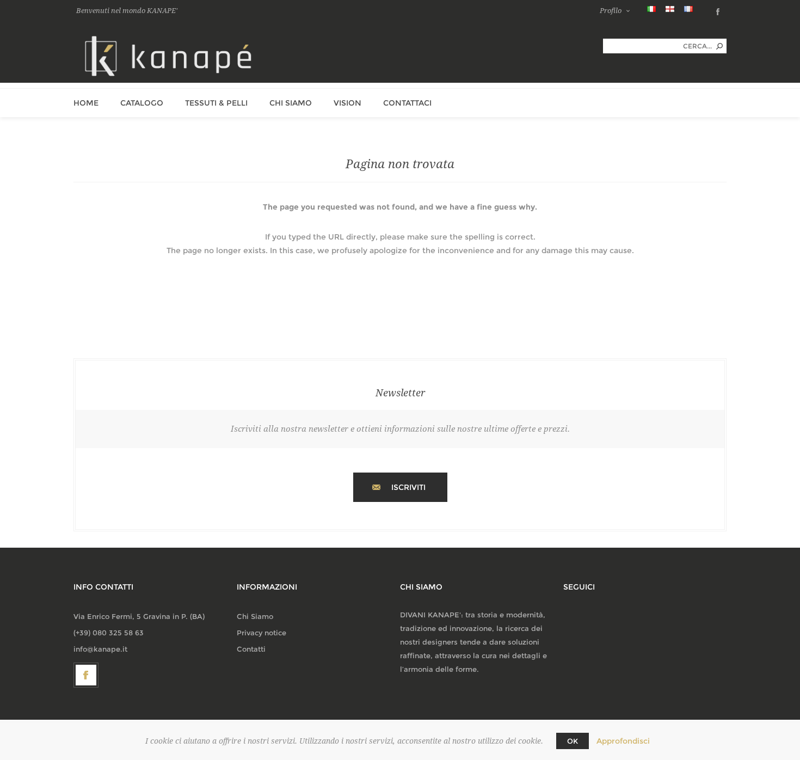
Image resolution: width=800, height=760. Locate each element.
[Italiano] (651, 8)
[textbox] (657, 46)
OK (572, 741)
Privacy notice (261, 632)
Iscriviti (408, 487)
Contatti (251, 649)
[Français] (688, 8)
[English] (670, 8)
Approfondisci (623, 741)
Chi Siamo (255, 616)
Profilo (610, 11)
